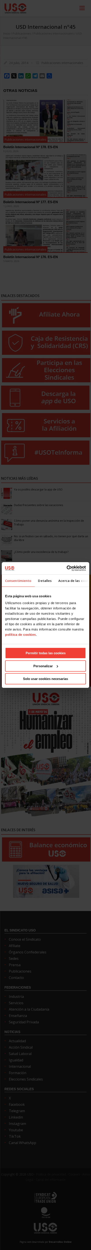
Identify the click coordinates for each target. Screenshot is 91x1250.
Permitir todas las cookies (46, 653)
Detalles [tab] (45, 580)
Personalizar (43, 666)
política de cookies (20, 634)
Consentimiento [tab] (18, 580)
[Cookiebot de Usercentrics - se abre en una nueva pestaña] (66, 568)
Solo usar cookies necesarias (45, 679)
